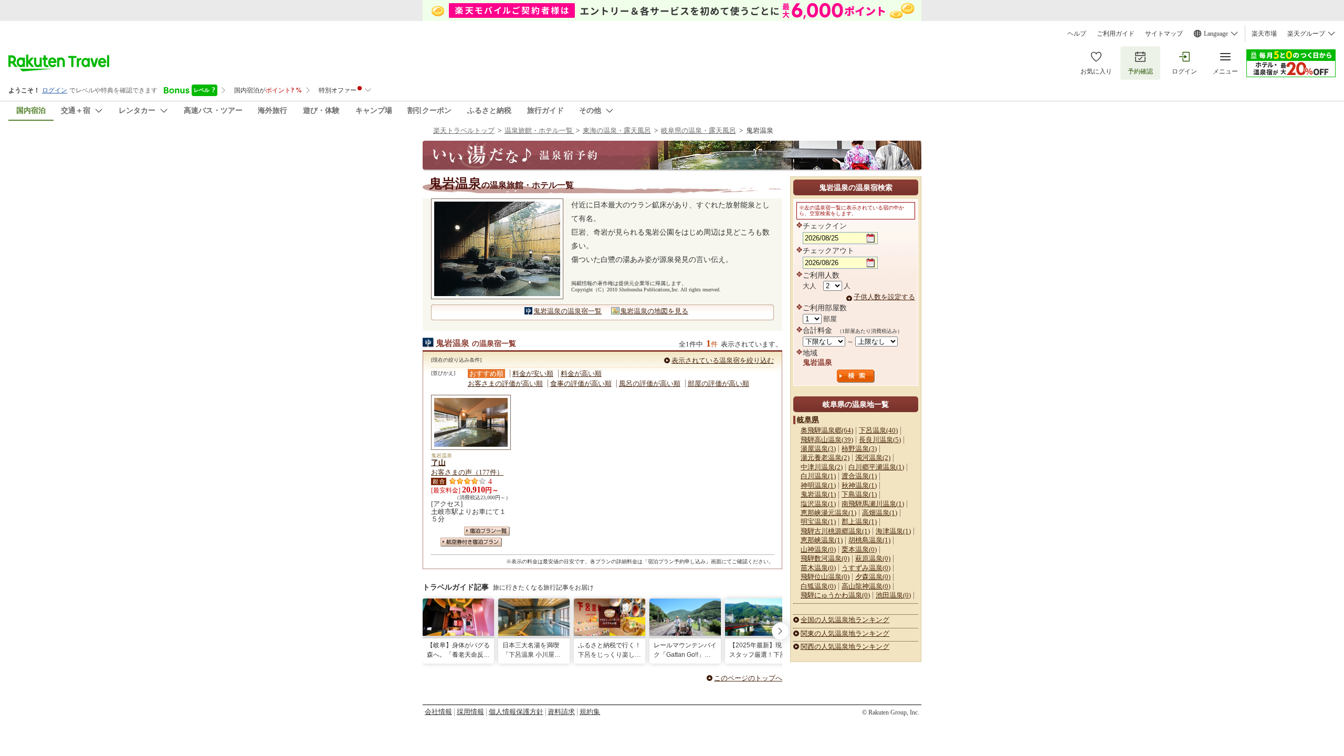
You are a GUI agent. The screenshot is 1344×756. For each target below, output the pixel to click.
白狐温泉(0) (818, 586)
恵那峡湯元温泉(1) (828, 513)
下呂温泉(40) (878, 430)
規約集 (590, 712)
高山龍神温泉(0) (866, 586)
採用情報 (470, 712)
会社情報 (438, 712)
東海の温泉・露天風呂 (617, 130)
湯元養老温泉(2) (825, 457)
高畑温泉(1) (879, 513)
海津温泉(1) (893, 531)
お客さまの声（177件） (467, 472)
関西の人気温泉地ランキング (845, 646)
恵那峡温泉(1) (822, 540)
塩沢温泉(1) (818, 504)
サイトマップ (1164, 33)
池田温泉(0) (893, 595)
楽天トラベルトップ (464, 130)
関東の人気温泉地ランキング (845, 633)
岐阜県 (808, 419)
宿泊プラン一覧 (487, 531)
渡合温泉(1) (859, 476)
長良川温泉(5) (880, 440)
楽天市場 (1264, 33)
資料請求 (561, 712)
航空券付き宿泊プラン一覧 (471, 542)
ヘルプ (1076, 33)
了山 (438, 462)
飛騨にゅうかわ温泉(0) (835, 595)
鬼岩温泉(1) (818, 494)
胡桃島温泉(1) (869, 540)
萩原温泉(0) (872, 558)
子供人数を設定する (884, 297)
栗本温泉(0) (859, 549)
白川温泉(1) (818, 476)
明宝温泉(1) (818, 522)
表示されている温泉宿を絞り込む (722, 360)
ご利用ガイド (1116, 33)
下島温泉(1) (859, 494)
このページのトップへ (748, 678)
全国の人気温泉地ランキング (845, 620)
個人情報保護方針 (516, 712)
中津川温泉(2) (822, 467)
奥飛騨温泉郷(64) (827, 430)
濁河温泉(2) (872, 457)
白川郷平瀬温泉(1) (876, 467)
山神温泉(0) (818, 549)
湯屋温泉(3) (818, 449)
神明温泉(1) (818, 485)
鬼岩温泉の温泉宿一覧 (567, 311)
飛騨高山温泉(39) (827, 440)
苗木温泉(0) (818, 568)
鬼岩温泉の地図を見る (654, 311)
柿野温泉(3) (859, 449)
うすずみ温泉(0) (866, 568)
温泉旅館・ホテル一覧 (539, 130)
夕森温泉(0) (872, 577)
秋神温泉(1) (859, 485)
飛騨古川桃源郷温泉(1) (835, 531)
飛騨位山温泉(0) (825, 577)
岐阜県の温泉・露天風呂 (698, 130)
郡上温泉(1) (859, 522)
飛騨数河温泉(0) (825, 558)
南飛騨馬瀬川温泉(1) (873, 504)
